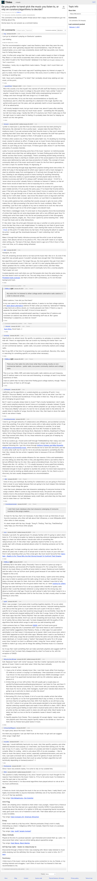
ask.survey (7, 15)
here (3, 854)
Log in (93, 2)
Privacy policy (75, 878)
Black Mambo (25, 843)
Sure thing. (8, 329)
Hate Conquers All (17, 817)
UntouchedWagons (10, 728)
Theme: (43, 874)
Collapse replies (21, 30)
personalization (31, 15)
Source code (38, 878)
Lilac (12, 831)
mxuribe (6, 741)
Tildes (8, 2)
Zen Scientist (28, 798)
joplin (5, 601)
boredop (6, 335)
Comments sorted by (50, 30)
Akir (5, 250)
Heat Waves (15, 843)
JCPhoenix (7, 389)
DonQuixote (7, 766)
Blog (15, 878)
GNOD (35, 625)
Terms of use (89, 878)
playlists (13, 15)
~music (17, 2)
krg (5, 33)
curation (24, 15)
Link (19, 33)
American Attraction (32, 817)
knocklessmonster (9, 419)
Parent (29, 86)
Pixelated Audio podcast (11, 278)
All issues (61, 878)
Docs (6, 878)
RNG (5, 772)
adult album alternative (14, 306)
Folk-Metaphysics (17, 798)
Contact (26, 878)
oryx (5, 532)
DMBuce (19, 12)
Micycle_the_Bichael (10, 659)
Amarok (6, 124)
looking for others (59, 583)
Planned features (53, 878)
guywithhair (8, 86)
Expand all (29, 30)
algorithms (18, 15)
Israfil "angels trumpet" (23, 831)
